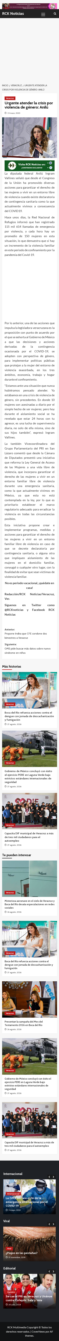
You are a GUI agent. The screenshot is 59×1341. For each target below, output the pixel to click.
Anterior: (26, 633)
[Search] (55, 13)
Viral (9, 1248)
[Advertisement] (29, 49)
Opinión (11, 1296)
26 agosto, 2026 (14, 912)
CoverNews (38, 1331)
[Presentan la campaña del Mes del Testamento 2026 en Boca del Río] (29, 999)
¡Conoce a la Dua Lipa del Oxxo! (27, 1253)
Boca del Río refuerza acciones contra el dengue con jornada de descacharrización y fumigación (29, 716)
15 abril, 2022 (14, 1210)
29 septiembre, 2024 (18, 1304)
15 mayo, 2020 (13, 113)
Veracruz (10, 98)
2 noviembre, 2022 (17, 1257)
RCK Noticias (13, 13)
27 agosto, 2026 (14, 724)
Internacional (13, 1197)
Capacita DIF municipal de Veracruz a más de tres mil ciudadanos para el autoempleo (29, 837)
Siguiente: (28, 648)
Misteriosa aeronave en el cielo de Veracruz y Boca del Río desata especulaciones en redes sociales (30, 904)
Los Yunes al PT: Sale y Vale (24, 1300)
